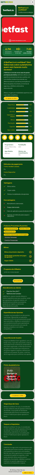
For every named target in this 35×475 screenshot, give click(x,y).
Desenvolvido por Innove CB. (17, 471)
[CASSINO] (30, 137)
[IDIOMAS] (11, 137)
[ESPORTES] (24, 137)
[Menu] (32, 2)
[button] (30, 40)
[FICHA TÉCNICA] (4, 137)
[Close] (30, 252)
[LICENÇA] (17, 137)
